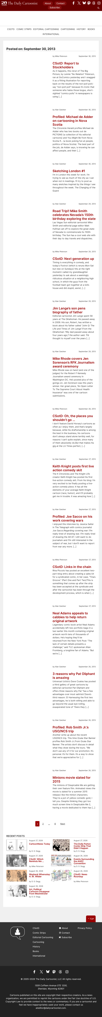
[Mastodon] (89, 3)
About (48, 3)
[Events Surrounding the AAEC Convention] (61, 861)
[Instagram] (99, 3)
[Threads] (94, 3)
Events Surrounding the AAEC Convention (84, 861)
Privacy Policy (85, 928)
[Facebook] (74, 3)
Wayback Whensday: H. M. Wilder (39, 875)
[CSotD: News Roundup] (61, 876)
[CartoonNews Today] (16, 845)
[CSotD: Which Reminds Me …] (16, 861)
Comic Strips (23, 29)
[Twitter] (79, 3)
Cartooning (68, 29)
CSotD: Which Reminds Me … (36, 860)
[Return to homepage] (18, 944)
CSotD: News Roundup (80, 875)
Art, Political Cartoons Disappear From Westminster (39, 891)
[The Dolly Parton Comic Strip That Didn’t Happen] (61, 845)
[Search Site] (99, 8)
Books (91, 29)
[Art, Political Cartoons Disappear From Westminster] (16, 891)
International (51, 34)
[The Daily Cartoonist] (19, 3)
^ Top (91, 919)
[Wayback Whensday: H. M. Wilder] (16, 876)
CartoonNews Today (39, 844)
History (81, 29)
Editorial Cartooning (46, 29)
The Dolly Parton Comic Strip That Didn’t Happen (82, 846)
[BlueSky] (84, 3)
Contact (60, 3)
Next (62, 823)
